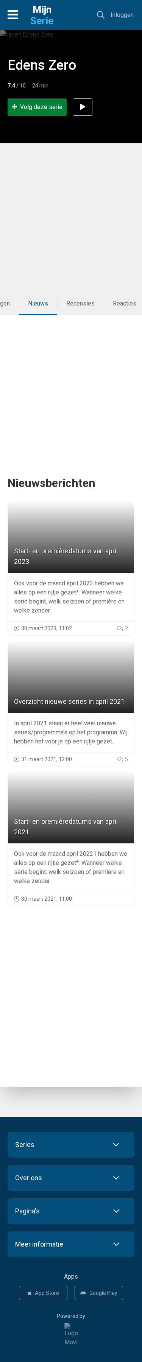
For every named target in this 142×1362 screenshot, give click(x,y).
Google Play (103, 1293)
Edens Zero (42, 65)
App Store (47, 1293)
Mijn (41, 15)
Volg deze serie (41, 107)
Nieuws (38, 303)
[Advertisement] (71, 218)
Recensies (80, 303)
